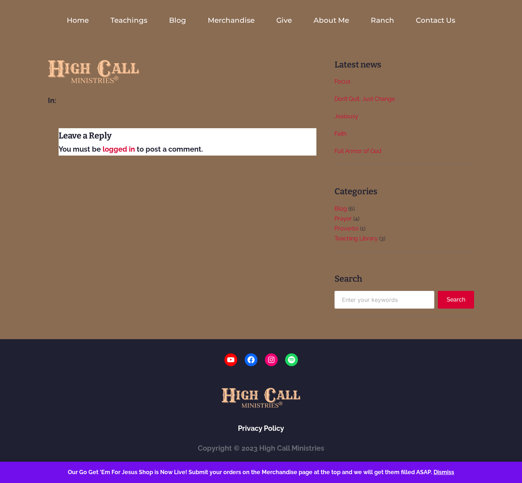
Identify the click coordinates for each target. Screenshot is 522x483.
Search (456, 299)
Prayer (343, 218)
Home (78, 20)
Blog (341, 208)
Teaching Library (356, 238)
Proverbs (347, 228)
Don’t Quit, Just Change (365, 99)
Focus (342, 81)
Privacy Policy (261, 428)
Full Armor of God (358, 151)
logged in (119, 149)
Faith (341, 133)
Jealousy (346, 116)
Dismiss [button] (444, 472)
